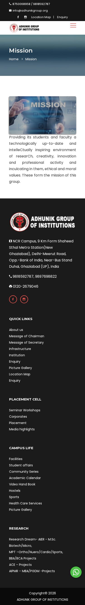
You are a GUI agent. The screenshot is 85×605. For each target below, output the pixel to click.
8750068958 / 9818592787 (31, 4)
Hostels (14, 490)
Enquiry (62, 17)
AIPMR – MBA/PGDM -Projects (32, 571)
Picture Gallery (20, 368)
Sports (14, 497)
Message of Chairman (26, 336)
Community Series (24, 471)
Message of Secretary (26, 342)
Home (14, 59)
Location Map (41, 17)
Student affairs (21, 465)
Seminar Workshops (24, 410)
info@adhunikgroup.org (30, 10)
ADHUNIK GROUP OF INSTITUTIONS (42, 599)
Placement (18, 423)
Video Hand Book (22, 484)
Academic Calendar (25, 478)
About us (16, 330)
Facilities (15, 459)
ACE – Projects (20, 564)
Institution (17, 355)
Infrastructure (20, 349)
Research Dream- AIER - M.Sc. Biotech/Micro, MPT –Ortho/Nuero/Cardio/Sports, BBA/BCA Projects (36, 549)
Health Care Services (25, 503)
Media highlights (22, 429)
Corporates (18, 416)
